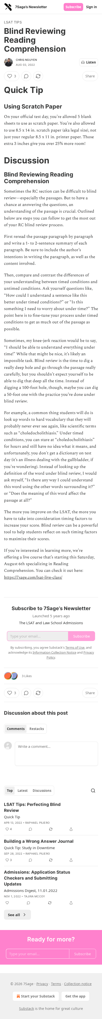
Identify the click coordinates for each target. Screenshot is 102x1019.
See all (14, 914)
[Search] (93, 791)
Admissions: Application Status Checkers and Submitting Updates (37, 878)
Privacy (42, 983)
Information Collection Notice (54, 652)
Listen (91, 62)
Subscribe (73, 7)
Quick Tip (12, 816)
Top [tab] (10, 790)
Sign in (91, 7)
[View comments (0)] (26, 76)
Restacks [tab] (36, 729)
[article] (51, 816)
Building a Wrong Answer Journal (39, 841)
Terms (56, 983)
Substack (26, 1008)
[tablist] (25, 729)
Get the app (75, 996)
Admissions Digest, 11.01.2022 (30, 890)
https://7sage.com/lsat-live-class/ (33, 577)
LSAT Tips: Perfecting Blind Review (32, 807)
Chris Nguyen (26, 60)
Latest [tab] (23, 790)
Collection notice (78, 983)
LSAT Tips (13, 22)
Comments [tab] (16, 729)
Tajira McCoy (34, 896)
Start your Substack (38, 996)
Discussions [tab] (42, 790)
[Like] (7, 903)
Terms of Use (74, 647)
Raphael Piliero (37, 822)
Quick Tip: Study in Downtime (29, 847)
